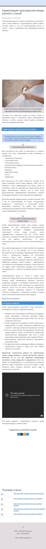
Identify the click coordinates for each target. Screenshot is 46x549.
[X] (21, 434)
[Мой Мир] (27, 434)
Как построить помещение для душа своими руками (29, 509)
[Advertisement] (23, 58)
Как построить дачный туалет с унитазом (28, 498)
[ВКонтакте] (18, 434)
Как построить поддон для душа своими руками (28, 504)
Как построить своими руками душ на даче (29, 493)
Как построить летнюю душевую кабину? (28, 514)
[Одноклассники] (24, 434)
